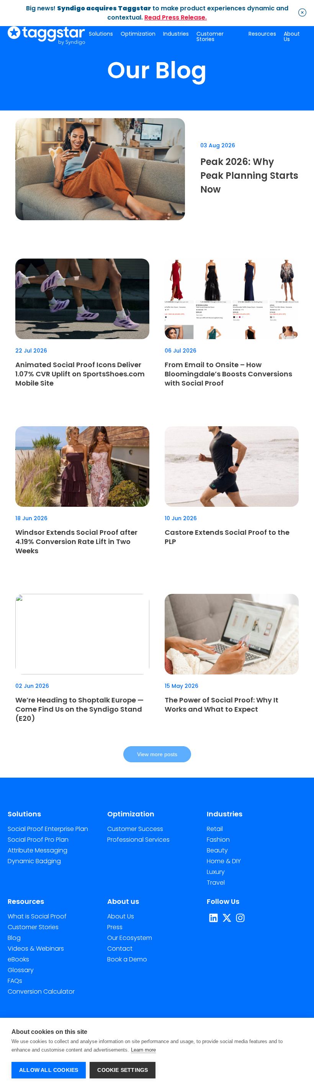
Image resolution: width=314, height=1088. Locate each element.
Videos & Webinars (36, 948)
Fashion (218, 839)
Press (115, 927)
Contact (119, 948)
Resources (262, 34)
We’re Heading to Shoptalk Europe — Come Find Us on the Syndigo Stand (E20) (79, 709)
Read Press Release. (175, 17)
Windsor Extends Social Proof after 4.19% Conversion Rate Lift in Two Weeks (76, 542)
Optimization (138, 34)
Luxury (216, 871)
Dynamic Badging (34, 861)
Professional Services (138, 839)
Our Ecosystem (129, 937)
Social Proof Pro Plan (38, 839)
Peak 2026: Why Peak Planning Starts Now (249, 175)
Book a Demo (127, 959)
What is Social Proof (37, 916)
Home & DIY (224, 861)
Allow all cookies (48, 1070)
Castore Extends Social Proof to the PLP (227, 537)
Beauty (217, 850)
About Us (292, 36)
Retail (215, 828)
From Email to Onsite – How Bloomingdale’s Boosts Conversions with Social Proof (228, 374)
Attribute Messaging (37, 850)
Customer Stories (210, 36)
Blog (14, 937)
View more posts (157, 754)
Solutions (101, 34)
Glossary (21, 970)
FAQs (15, 980)
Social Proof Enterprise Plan (48, 828)
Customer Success (135, 828)
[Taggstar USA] (46, 36)
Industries (176, 34)
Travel (216, 882)
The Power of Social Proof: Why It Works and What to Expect (221, 704)
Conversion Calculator (41, 991)
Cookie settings (122, 1070)
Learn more (143, 1050)
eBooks (18, 959)
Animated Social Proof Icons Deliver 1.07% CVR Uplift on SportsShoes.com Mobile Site (80, 374)
